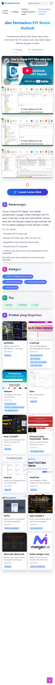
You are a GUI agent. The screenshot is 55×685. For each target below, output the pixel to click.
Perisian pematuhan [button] (12, 528)
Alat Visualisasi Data (13, 282)
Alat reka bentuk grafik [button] (38, 362)
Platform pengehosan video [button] (14, 407)
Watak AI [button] (8, 355)
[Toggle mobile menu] (51, 3)
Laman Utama (5, 11)
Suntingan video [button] (36, 365)
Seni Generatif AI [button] (36, 355)
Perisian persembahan (36, 282)
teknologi (22, 305)
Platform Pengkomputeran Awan (28, 11)
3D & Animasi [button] (35, 359)
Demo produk (11, 287)
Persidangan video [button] (11, 410)
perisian (9, 305)
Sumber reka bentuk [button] (38, 567)
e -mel (35, 305)
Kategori (15, 12)
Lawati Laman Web (29, 192)
